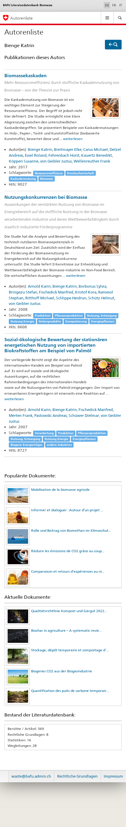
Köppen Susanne (23, 161)
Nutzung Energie (22, 321)
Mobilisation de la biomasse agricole (60, 489)
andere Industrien (59, 445)
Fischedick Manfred (56, 292)
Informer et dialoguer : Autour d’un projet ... (67, 510)
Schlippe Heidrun (71, 298)
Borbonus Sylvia (92, 286)
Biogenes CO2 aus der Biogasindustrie (61, 671)
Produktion (42, 315)
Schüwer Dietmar (84, 415)
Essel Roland (36, 155)
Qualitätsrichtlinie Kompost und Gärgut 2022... (69, 611)
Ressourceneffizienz (49, 173)
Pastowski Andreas (50, 415)
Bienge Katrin (40, 149)
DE (107, 5)
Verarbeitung (44, 433)
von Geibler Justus (56, 161)
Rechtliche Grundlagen (77, 776)
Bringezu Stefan (23, 292)
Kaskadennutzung (23, 179)
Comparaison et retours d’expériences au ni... (67, 571)
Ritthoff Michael (39, 298)
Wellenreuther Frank (92, 161)
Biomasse (46, 179)
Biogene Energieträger (26, 445)
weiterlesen (72, 139)
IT (120, 5)
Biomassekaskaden (61, 82)
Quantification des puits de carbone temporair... (70, 690)
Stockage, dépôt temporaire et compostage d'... (70, 650)
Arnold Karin (39, 286)
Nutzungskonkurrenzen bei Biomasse (61, 211)
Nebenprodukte (50, 321)
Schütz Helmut (101, 298)
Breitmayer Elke (67, 149)
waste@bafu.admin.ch (31, 776)
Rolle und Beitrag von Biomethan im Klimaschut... (71, 530)
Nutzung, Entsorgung (102, 315)
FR (114, 5)
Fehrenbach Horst (63, 155)
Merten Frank (21, 415)
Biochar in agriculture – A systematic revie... (66, 630)
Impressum (113, 776)
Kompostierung (76, 321)
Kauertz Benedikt (96, 155)
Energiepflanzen (102, 321)
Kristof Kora (85, 292)
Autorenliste (21, 17)
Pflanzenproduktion (69, 315)
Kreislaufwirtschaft (80, 173)
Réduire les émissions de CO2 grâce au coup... (67, 551)
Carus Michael (95, 149)
